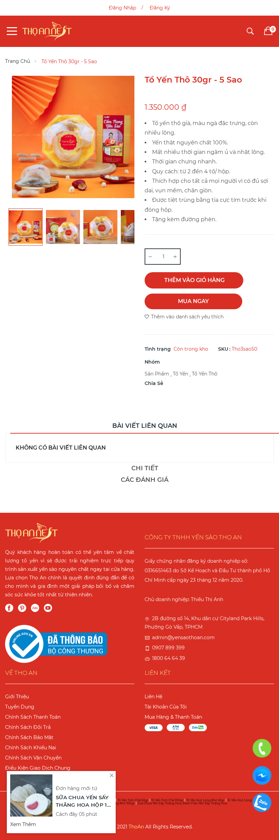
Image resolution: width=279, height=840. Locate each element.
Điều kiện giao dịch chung (37, 768)
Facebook (9, 608)
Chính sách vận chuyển (33, 758)
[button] (63, 227)
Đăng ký (160, 8)
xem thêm (23, 824)
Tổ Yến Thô (204, 374)
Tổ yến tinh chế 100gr (167, 800)
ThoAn (136, 827)
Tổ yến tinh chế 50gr (132, 800)
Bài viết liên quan (144, 426)
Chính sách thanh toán (33, 717)
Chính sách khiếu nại (30, 748)
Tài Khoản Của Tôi (166, 707)
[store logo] (47, 31)
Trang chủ (17, 61)
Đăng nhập (122, 8)
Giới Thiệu (17, 697)
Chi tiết (144, 468)
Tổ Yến (180, 374)
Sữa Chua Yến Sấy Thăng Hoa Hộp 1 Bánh (82, 801)
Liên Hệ (153, 697)
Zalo (35, 608)
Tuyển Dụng (19, 707)
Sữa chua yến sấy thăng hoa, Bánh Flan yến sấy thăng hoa (182, 803)
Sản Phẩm (157, 374)
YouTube (48, 608)
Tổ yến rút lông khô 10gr (205, 800)
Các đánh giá (144, 480)
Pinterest (22, 608)
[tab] (144, 427)
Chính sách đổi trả (28, 727)
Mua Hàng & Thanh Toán (173, 717)
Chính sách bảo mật (29, 737)
